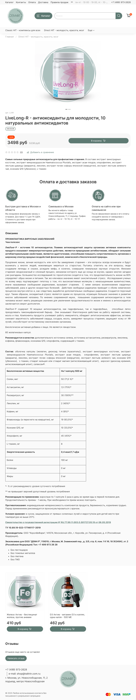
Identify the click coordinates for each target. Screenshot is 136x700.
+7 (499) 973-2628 (121, 2)
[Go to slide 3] (69, 109)
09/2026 (10, 129)
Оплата (32, 2)
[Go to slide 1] (66, 109)
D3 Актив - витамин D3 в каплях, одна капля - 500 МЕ (67, 616)
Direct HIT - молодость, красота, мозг (64, 30)
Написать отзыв (16, 658)
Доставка (43, 2)
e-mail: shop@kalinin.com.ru (24, 673)
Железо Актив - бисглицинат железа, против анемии (22, 616)
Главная (9, 36)
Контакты (21, 2)
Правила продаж (59, 2)
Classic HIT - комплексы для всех (22, 30)
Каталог (9, 2)
